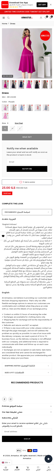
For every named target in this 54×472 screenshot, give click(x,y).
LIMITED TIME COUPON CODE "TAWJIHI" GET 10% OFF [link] (27, 12)
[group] (27, 53)
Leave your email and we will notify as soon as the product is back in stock (27, 153)
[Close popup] (50, 4)
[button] (6, 462)
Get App (42, 5)
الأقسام (17, 470)
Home (4, 23)
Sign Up (27, 439)
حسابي (49, 470)
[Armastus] (27, 17)
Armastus (27, 458)
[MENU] (3, 17)
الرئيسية (5, 470)
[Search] (8, 17)
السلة (28, 470)
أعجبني (38, 470)
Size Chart (19, 123)
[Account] (41, 17)
